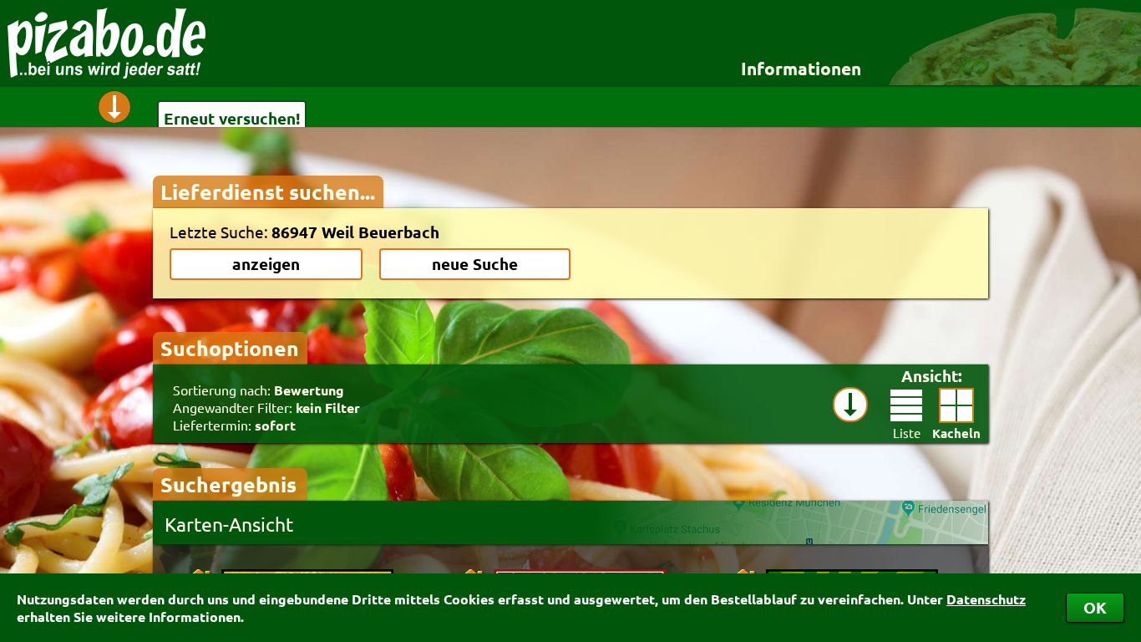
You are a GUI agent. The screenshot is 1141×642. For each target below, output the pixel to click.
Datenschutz (986, 599)
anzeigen (266, 263)
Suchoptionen (229, 347)
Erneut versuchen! (232, 118)
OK (1095, 607)
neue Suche (475, 263)
